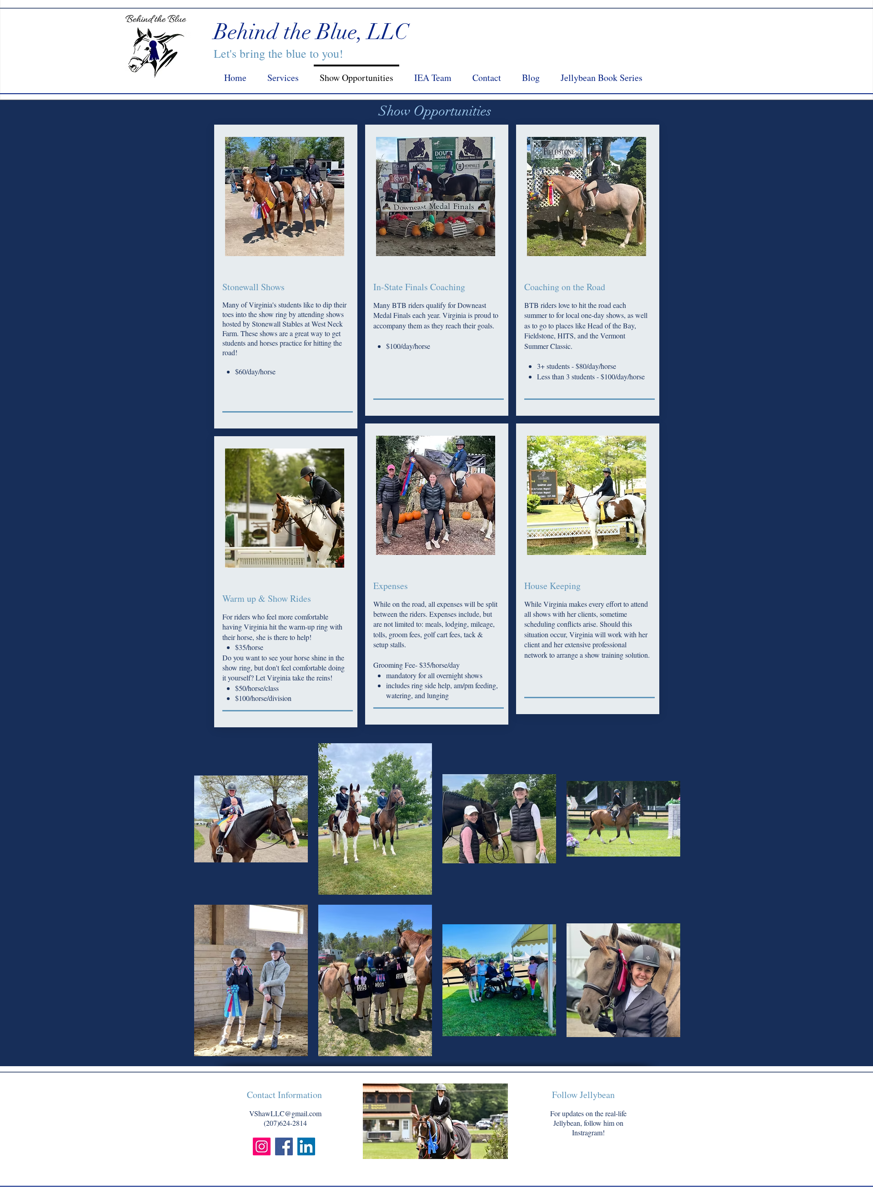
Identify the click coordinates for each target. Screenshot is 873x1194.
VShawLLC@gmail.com (285, 1113)
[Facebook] (284, 1146)
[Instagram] (262, 1146)
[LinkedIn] (306, 1146)
